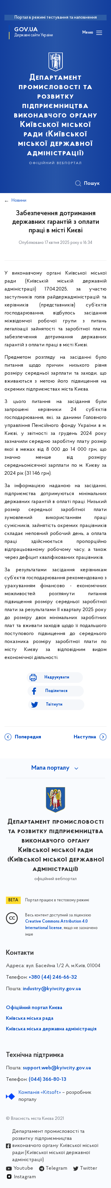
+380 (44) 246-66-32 (53, 977)
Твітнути (54, 704)
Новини (19, 200)
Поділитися (56, 691)
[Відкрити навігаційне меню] (99, 33)
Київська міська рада (29, 1018)
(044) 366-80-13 (47, 1079)
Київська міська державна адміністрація (51, 1029)
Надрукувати (56, 677)
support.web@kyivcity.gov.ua (57, 1068)
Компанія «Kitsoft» (39, 1092)
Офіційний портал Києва (34, 1008)
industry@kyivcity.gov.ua (52, 989)
